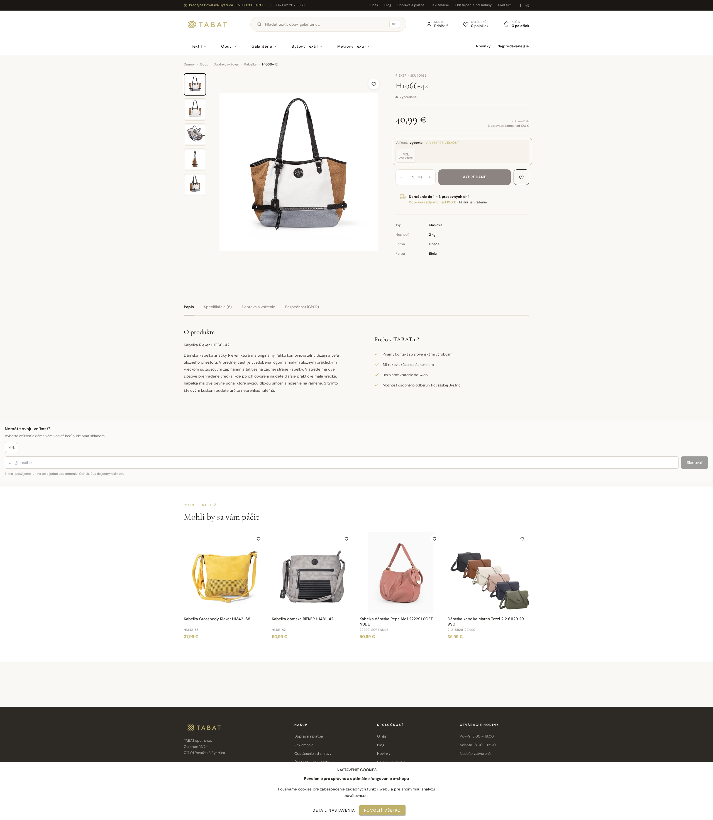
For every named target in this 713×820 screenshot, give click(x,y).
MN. (11, 447)
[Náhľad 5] (195, 185)
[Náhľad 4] (195, 160)
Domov (189, 64)
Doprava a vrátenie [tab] (258, 307)
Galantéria (261, 46)
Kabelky (250, 64)
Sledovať (694, 462)
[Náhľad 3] (195, 134)
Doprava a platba (410, 5)
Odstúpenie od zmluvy (473, 5)
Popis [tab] (189, 307)
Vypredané (475, 177)
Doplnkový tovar (226, 64)
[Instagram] (527, 5)
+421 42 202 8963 (290, 5)
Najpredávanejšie (513, 46)
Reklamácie (440, 5)
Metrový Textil (351, 46)
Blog (387, 5)
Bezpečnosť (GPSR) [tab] (302, 307)
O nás (373, 5)
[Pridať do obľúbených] (373, 83)
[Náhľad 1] (195, 84)
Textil (196, 46)
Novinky (483, 46)
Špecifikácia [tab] (218, 307)
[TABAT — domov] (207, 24)
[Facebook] (520, 5)
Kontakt (504, 5)
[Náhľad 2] (195, 109)
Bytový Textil (305, 46)
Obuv (226, 46)
